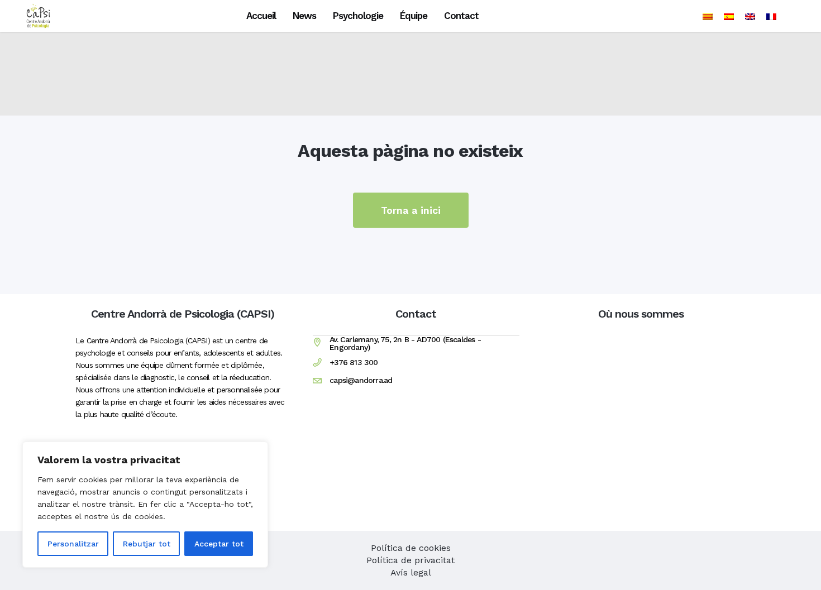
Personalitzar (73, 543)
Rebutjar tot (146, 543)
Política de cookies (411, 548)
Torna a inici (411, 210)
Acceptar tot (219, 543)
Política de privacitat (410, 560)
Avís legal (410, 572)
